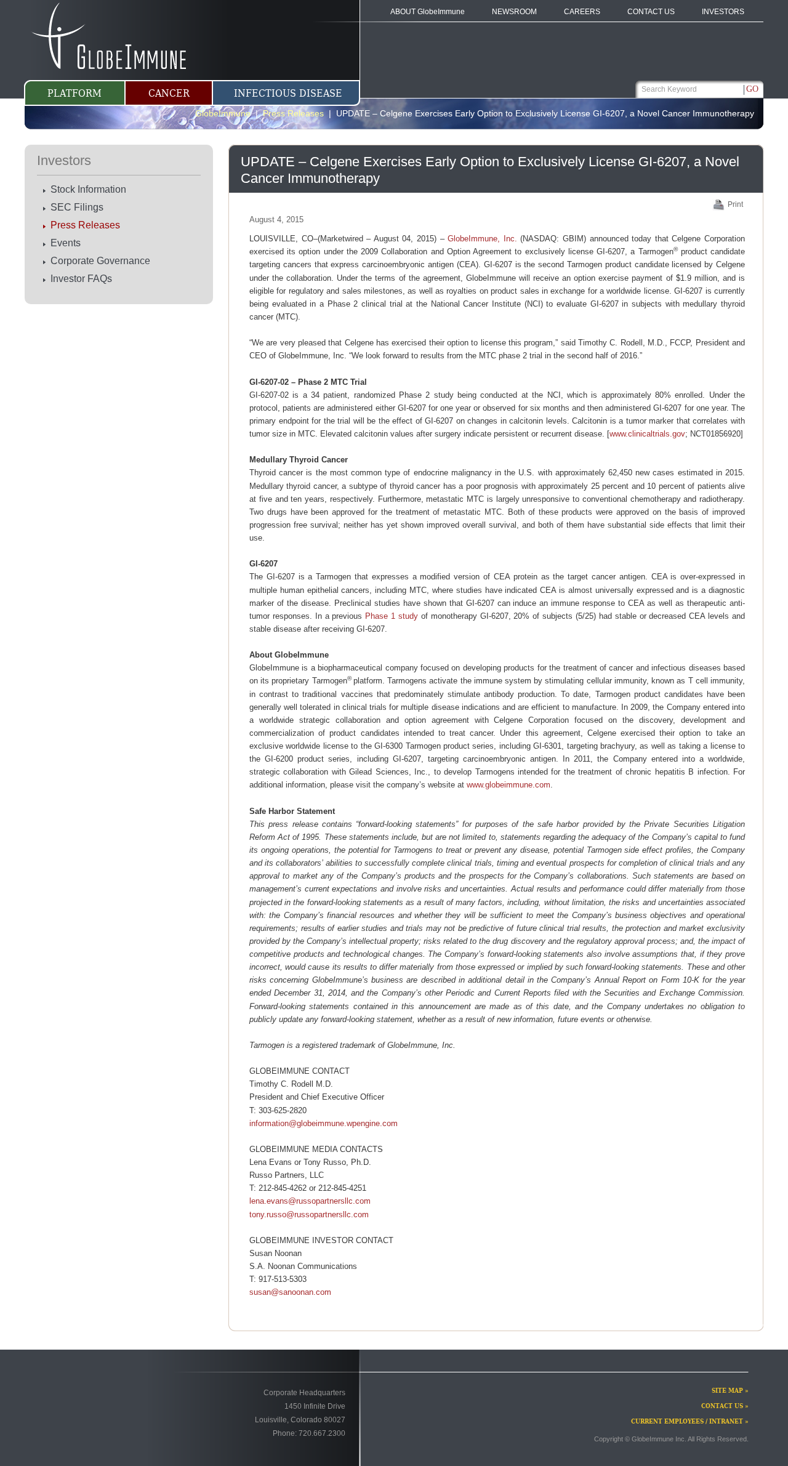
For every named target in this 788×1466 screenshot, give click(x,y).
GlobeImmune (223, 113)
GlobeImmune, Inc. (482, 238)
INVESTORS (723, 11)
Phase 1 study (391, 616)
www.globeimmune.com (508, 784)
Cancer (169, 93)
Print (735, 204)
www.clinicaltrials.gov (647, 433)
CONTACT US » (725, 1406)
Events (65, 243)
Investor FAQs (81, 278)
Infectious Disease (288, 93)
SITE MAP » (730, 1390)
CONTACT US (651, 11)
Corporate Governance (100, 261)
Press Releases (85, 225)
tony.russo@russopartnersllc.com (309, 1214)
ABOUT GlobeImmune (427, 11)
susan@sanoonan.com (290, 1292)
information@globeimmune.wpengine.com (323, 1123)
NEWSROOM (514, 11)
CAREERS (582, 11)
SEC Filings (76, 207)
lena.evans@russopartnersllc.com (310, 1201)
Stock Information (88, 189)
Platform (74, 93)
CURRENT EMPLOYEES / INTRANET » (690, 1421)
